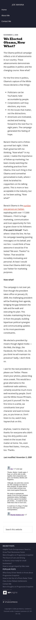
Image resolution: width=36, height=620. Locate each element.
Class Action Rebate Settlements (15, 581)
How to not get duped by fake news (16, 566)
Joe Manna (18, 4)
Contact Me (7, 584)
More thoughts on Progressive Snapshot (18, 555)
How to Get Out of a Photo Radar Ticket (17, 578)
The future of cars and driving (14, 558)
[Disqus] (18, 490)
